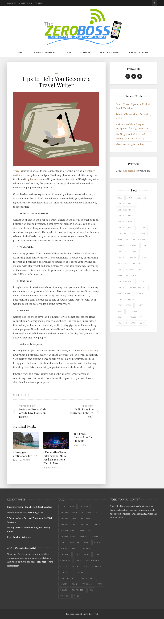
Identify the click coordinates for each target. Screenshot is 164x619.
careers (141, 228)
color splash (128, 170)
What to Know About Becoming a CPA (25, 512)
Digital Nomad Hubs (44, 52)
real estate (124, 293)
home (143, 257)
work (142, 323)
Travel (20, 52)
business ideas (126, 216)
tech (120, 311)
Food (145, 245)
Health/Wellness (110, 52)
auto (129, 198)
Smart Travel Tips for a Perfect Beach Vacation (29, 506)
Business (85, 52)
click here (41, 561)
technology (133, 311)
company (122, 234)
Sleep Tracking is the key (130, 144)
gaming (121, 257)
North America (125, 281)
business (141, 198)
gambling (122, 252)
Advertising (25, 3)
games (135, 252)
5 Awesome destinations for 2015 (25, 454)
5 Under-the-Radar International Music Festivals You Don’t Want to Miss (54, 458)
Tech (68, 52)
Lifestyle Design (138, 52)
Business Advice (126, 204)
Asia (120, 198)
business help (125, 210)
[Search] (154, 3)
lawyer (129, 269)
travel (121, 317)
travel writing (90, 350)
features (34, 179)
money (136, 275)
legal (141, 269)
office (141, 281)
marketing (123, 275)
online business (138, 287)
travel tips (136, 317)
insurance (123, 263)
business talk (125, 222)
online (121, 287)
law (119, 269)
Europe (121, 245)
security (139, 293)
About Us (11, 3)
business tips (125, 228)
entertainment (140, 240)
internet (137, 263)
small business (126, 299)
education (123, 240)
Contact (39, 3)
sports (139, 305)
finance (134, 245)
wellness (130, 323)
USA (119, 323)
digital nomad (138, 234)
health (133, 257)
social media (124, 305)
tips (146, 311)
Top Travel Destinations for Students (83, 437)
